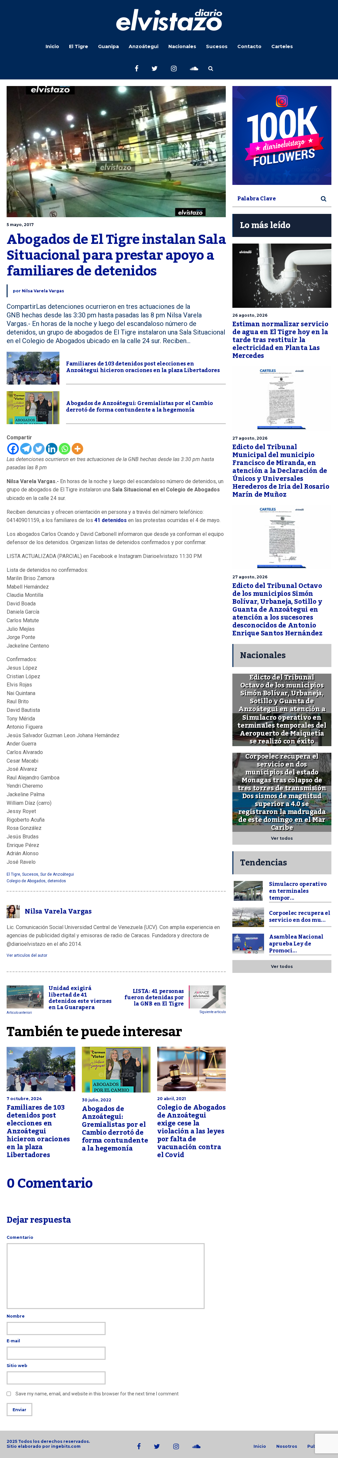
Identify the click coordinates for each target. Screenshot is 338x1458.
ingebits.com (66, 1446)
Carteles (282, 46)
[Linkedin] (51, 448)
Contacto (249, 46)
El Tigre (78, 46)
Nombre (16, 1316)
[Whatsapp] (64, 448)
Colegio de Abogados (26, 881)
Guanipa (108, 46)
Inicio (52, 46)
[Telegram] (26, 448)
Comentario (20, 1237)
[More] (77, 448)
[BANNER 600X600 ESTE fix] (281, 135)
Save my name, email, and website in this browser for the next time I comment (97, 1393)
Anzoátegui (143, 46)
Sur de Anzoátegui (57, 874)
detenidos (57, 881)
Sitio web (17, 1365)
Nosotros (286, 1446)
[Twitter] (39, 448)
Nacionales (182, 46)
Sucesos (216, 46)
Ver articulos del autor (27, 955)
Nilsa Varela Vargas (43, 290)
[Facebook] (13, 448)
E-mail (13, 1340)
